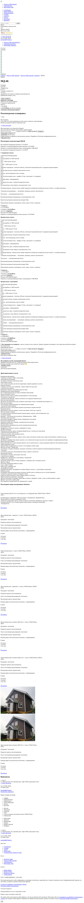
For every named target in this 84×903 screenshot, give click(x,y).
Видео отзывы (8, 871)
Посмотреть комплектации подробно (10, 109)
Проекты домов (8, 859)
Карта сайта (7, 851)
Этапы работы (8, 874)
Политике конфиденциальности (69, 898)
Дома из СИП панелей (10, 4)
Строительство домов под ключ (13, 852)
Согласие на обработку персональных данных (13, 884)
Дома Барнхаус (8, 5)
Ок (2, 901)
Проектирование (8, 13)
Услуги (6, 17)
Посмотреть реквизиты (7, 791)
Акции (6, 16)
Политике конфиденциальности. (47, 136)
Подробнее (4, 508)
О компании (7, 10)
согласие (6, 136)
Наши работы (8, 11)
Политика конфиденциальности (10, 886)
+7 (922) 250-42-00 (6, 36)
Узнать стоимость (5, 98)
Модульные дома (8, 7)
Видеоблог (7, 19)
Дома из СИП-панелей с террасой (30, 75)
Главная (3, 75)
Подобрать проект (5, 365)
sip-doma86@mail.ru (6, 39)
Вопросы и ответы (9, 873)
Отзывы (6, 14)
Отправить (40, 131)
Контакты (6, 20)
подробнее (9, 211)
